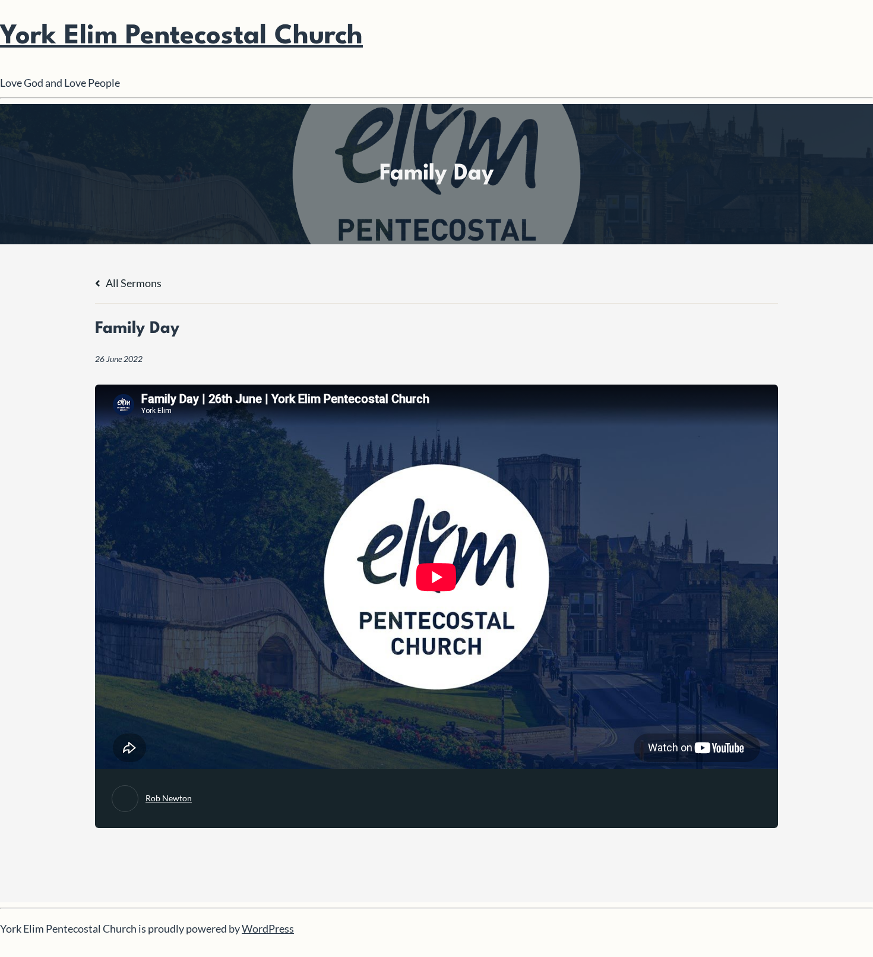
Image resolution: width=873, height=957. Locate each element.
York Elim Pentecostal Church (181, 36)
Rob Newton (169, 798)
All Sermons (133, 282)
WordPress (268, 928)
